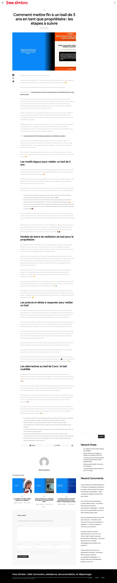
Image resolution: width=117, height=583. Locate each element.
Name (19, 544)
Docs (44, 10)
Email (38, 544)
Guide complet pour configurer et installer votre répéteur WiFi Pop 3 (44, 500)
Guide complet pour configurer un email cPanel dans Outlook (92, 494)
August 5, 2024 (27, 502)
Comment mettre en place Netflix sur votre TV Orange (93, 469)
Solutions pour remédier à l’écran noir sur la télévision (93, 465)
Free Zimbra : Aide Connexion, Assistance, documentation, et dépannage (51, 574)
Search (82, 433)
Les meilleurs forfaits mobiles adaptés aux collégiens (22, 499)
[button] (43, 506)
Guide (97, 577)
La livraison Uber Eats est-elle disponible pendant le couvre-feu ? (91, 559)
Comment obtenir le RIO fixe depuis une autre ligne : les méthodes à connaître (44, 136)
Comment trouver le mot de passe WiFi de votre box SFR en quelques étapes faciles (92, 510)
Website (57, 544)
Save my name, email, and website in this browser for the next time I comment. (38, 552)
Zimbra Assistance (44, 27)
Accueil (89, 577)
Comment (19, 525)
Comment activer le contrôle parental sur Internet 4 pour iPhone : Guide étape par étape (66, 500)
